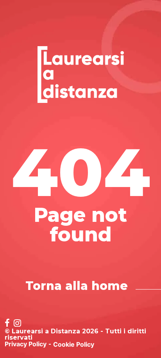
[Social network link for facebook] (7, 323)
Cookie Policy (73, 344)
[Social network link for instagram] (17, 323)
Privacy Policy (26, 344)
